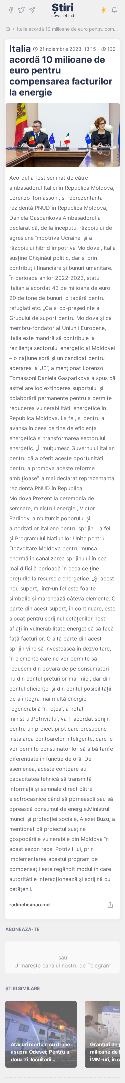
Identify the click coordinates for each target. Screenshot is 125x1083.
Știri (62, 10)
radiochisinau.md (29, 904)
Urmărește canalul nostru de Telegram (62, 965)
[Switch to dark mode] (103, 10)
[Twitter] (21, 10)
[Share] (110, 904)
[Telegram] (32, 10)
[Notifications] (114, 10)
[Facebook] (10, 10)
